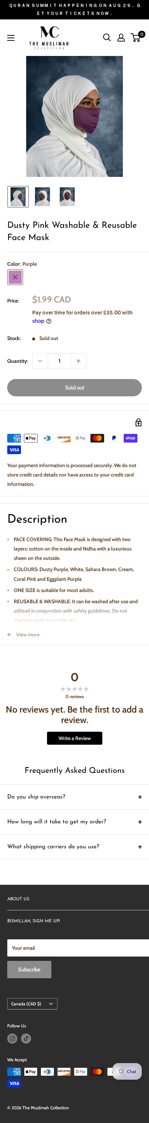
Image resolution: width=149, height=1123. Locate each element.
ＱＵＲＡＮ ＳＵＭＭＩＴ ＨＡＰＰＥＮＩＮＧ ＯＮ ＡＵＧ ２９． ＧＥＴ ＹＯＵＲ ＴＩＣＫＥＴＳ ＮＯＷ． (75, 9)
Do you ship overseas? (36, 797)
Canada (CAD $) (26, 1003)
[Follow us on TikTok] (26, 1038)
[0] (135, 37)
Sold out (74, 387)
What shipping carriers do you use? (53, 847)
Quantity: (17, 361)
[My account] (121, 38)
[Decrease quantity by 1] (40, 361)
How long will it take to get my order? (56, 822)
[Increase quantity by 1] (78, 361)
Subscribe (29, 969)
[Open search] (107, 38)
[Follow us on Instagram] (12, 1038)
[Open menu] (10, 38)
